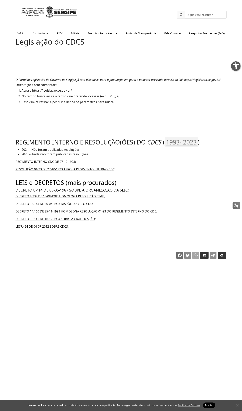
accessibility (236, 65)
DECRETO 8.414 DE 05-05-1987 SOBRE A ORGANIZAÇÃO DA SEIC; (72, 190)
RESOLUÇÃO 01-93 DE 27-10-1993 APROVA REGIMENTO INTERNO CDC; (65, 169)
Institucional (41, 33)
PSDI (60, 33)
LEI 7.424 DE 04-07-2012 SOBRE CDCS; (42, 226)
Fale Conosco (172, 33)
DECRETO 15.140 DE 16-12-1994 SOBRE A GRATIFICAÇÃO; (56, 219)
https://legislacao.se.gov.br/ (202, 80)
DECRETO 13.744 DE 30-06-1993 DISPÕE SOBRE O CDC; (54, 204)
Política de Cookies (189, 405)
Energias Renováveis (101, 33)
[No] (237, 405)
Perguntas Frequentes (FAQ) (207, 33)
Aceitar (209, 405)
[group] (121, 96)
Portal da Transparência (141, 33)
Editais (75, 33)
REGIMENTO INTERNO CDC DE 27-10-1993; (46, 162)
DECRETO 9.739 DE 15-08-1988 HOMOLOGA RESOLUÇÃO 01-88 (60, 196)
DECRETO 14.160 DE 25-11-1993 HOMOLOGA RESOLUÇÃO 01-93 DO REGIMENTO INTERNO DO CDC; (86, 211)
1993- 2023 (181, 142)
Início (20, 33)
